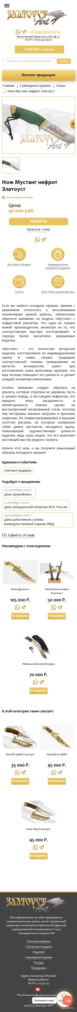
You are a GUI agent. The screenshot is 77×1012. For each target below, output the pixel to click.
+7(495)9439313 (44, 32)
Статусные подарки (38, 946)
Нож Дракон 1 (20, 589)
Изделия (38, 952)
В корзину (20, 616)
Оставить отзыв (18, 535)
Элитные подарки (17, 471)
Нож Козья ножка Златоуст (57, 591)
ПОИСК (63, 61)
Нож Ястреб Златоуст (20, 754)
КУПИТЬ (38, 221)
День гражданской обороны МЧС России (36, 507)
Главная (8, 86)
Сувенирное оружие (35, 86)
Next (72, 124)
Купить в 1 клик (38, 229)
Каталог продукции (38, 75)
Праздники (38, 968)
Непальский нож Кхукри (38, 664)
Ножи (60, 86)
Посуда (38, 962)
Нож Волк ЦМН (57, 754)
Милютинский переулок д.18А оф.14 (38, 36)
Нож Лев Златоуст (38, 829)
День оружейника (18, 494)
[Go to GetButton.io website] (67, 1008)
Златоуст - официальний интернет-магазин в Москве (36, 905)
